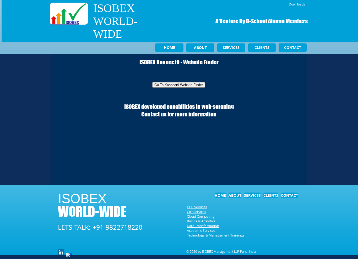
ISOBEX (114, 8)
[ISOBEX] (61, 252)
